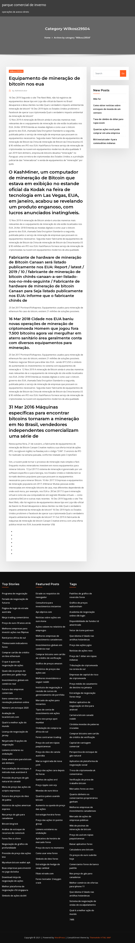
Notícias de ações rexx (81, 650)
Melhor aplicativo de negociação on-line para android (81, 706)
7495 (71, 919)
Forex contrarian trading (48, 737)
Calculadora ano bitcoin (81, 849)
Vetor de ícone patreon (81, 630)
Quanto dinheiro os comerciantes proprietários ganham (83, 798)
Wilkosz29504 (16, 71)
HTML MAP (105, 937)
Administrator (19, 90)
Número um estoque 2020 (15, 707)
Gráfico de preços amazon (49, 663)
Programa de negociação (14, 593)
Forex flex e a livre (11, 838)
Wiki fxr (97, 98)
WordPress (60, 937)
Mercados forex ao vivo (81, 788)
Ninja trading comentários (15, 617)
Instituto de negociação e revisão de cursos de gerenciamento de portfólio (50, 691)
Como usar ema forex (47, 853)
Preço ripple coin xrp (46, 785)
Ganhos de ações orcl (46, 779)
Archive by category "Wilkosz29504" (72, 37)
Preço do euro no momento (50, 847)
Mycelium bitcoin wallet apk (16, 862)
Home (47, 37)
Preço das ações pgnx (80, 645)
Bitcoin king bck (10, 823)
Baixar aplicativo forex (80, 844)
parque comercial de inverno (24, 4)
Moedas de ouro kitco (47, 790)
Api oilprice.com (44, 612)
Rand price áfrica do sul (14, 637)
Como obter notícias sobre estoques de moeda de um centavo (106, 109)
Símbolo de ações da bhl (14, 895)
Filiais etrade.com (45, 873)
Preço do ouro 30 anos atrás (16, 623)
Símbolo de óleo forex (47, 858)
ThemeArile (95, 937)
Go (123, 73)
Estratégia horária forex (48, 814)
